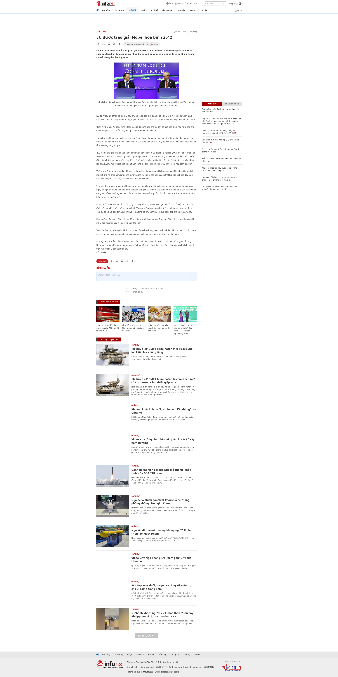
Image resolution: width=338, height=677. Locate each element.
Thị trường (119, 10)
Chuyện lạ (180, 10)
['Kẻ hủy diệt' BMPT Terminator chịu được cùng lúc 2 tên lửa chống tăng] (112, 355)
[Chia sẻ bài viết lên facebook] (98, 44)
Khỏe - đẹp (167, 10)
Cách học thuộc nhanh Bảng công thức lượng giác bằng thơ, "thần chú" (219, 131)
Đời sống (106, 10)
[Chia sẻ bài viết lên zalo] (104, 44)
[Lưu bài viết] (119, 44)
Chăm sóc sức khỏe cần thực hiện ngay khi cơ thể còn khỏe (159, 328)
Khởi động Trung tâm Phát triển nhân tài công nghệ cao (133, 328)
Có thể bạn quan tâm (109, 301)
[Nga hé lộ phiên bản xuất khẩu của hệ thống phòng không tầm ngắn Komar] (112, 506)
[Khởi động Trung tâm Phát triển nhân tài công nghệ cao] (133, 314)
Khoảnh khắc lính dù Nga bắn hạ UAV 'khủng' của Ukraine (163, 410)
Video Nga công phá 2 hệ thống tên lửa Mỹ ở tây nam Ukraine (162, 441)
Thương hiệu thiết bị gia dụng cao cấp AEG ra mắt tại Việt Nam (107, 328)
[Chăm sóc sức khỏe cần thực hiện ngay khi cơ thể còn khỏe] (159, 314)
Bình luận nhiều (232, 103)
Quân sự (192, 10)
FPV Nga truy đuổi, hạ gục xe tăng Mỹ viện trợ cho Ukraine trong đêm (161, 587)
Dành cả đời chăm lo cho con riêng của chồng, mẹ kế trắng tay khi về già (219, 178)
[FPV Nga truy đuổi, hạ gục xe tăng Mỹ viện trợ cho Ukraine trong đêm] (112, 591)
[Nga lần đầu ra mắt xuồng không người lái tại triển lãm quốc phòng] (112, 536)
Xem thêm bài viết (147, 636)
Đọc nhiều (212, 103)
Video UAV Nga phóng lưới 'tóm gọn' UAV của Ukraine (161, 559)
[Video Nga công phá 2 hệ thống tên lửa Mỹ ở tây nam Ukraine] (112, 445)
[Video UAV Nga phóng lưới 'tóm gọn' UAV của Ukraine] (112, 564)
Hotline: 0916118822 (194, 3)
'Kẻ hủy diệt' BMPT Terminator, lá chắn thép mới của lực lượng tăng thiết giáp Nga (163, 380)
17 (235, 133)
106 (210, 142)
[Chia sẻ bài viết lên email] (109, 44)
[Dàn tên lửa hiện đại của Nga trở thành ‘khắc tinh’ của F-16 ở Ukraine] (112, 476)
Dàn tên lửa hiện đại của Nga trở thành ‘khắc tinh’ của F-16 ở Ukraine (161, 471)
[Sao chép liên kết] (114, 44)
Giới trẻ (154, 10)
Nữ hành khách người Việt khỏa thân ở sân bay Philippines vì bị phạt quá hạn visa (162, 614)
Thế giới (132, 10)
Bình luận (102, 261)
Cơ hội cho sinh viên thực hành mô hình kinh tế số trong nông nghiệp (220, 187)
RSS (240, 10)
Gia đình (143, 10)
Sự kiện (203, 10)
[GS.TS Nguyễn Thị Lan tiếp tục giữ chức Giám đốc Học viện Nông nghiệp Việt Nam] (185, 314)
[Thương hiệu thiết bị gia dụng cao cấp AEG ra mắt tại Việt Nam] (107, 314)
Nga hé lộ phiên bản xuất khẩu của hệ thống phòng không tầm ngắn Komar (160, 501)
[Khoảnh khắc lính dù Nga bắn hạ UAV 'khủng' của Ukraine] (112, 415)
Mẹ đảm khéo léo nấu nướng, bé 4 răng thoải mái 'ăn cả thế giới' (219, 169)
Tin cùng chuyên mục (109, 339)
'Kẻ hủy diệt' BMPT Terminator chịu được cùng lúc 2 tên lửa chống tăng (162, 350)
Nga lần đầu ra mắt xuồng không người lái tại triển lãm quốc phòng (161, 531)
